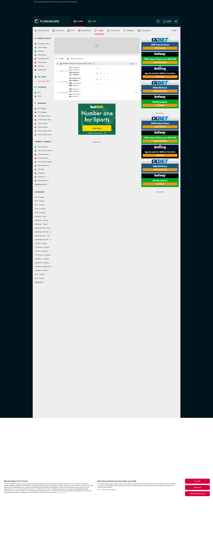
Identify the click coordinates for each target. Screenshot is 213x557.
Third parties (62, 492)
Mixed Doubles (76, 58)
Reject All (197, 487)
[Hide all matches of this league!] (136, 64)
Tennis (61, 58)
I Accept (197, 481)
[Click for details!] (97, 71)
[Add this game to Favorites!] (58, 71)
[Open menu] (175, 21)
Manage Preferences (197, 494)
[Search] (158, 21)
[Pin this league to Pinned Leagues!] (93, 64)
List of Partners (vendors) (106, 489)
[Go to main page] (49, 21)
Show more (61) (40, 184)
